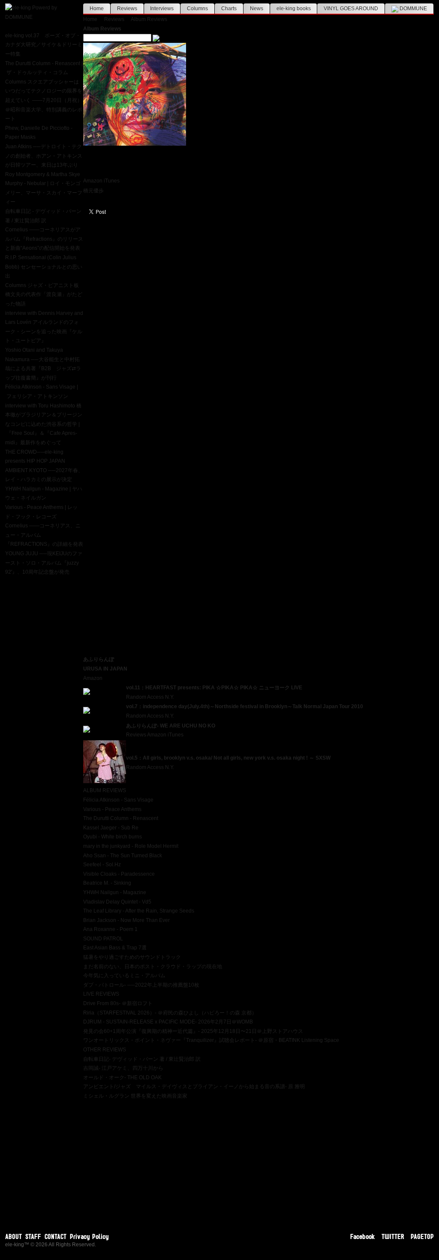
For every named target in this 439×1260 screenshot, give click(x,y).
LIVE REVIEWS (101, 994)
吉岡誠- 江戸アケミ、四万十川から (123, 1068)
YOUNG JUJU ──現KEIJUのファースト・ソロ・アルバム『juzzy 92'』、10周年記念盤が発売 (43, 563)
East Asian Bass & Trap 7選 (115, 948)
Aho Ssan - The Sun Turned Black (122, 856)
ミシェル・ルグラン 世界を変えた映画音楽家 (135, 1096)
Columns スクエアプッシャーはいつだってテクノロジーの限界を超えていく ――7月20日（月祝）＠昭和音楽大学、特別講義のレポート (43, 100)
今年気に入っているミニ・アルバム (124, 976)
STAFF (33, 1236)
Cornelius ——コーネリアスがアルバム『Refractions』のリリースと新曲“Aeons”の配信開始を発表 (44, 239)
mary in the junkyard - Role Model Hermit (130, 846)
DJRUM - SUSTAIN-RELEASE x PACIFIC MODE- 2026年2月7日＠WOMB (168, 1022)
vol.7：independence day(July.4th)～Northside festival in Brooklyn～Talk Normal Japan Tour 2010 (244, 706)
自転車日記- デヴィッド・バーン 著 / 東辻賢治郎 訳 (142, 1059)
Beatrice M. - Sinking (107, 883)
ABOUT (13, 1236)
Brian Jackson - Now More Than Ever (126, 920)
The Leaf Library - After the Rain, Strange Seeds (138, 911)
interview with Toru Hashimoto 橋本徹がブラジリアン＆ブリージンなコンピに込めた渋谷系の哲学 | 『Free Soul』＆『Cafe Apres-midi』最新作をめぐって (43, 424)
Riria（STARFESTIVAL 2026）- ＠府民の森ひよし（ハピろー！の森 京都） (170, 1013)
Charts (229, 9)
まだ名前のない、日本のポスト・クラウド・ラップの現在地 (152, 967)
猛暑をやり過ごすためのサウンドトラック (132, 957)
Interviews (162, 9)
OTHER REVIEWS (104, 1050)
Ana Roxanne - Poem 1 (110, 929)
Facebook (362, 1236)
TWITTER (393, 1236)
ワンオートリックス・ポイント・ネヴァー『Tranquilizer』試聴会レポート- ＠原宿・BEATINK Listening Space (211, 1040)
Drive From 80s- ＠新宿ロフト (118, 1003)
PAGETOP (422, 1236)
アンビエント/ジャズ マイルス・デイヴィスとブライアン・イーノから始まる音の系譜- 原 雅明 (194, 1086)
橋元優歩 (93, 191)
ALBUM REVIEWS (104, 790)
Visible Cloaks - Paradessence (119, 874)
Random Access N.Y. (150, 697)
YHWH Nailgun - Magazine (114, 892)
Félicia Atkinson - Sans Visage (118, 800)
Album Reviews (149, 19)
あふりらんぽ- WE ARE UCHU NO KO (170, 726)
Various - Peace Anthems (112, 809)
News (256, 9)
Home (97, 9)
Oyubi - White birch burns (112, 837)
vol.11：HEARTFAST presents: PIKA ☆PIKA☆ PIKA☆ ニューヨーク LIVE (214, 688)
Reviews (127, 9)
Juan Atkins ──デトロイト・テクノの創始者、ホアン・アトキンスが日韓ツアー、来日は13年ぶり (43, 156)
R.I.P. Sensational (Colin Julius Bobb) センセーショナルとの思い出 (43, 266)
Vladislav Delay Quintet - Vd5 (117, 902)
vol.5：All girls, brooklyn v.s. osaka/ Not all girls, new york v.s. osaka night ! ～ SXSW (228, 758)
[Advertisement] (258, 1161)
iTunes (112, 181)
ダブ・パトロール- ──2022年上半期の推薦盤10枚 (141, 985)
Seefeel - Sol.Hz (102, 865)
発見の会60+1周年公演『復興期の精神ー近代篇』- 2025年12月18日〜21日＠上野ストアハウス (193, 1031)
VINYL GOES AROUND (351, 9)
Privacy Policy (89, 1236)
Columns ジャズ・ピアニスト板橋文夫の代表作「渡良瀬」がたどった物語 (43, 294)
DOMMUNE (412, 9)
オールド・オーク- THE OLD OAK (122, 1077)
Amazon (92, 181)
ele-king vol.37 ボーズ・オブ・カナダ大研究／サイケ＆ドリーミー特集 (43, 45)
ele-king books (294, 9)
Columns (197, 9)
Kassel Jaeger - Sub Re (110, 828)
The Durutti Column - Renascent (120, 818)
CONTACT (55, 1236)
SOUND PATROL (103, 939)
